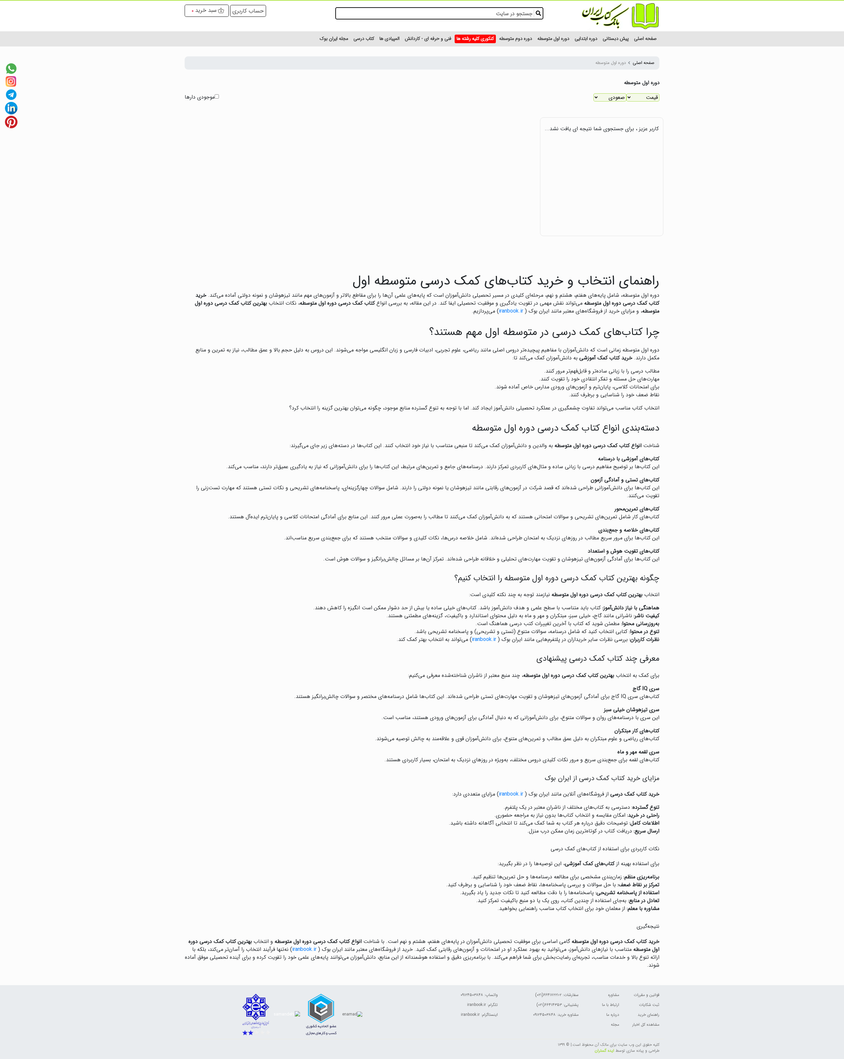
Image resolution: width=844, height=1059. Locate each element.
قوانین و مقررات (646, 995)
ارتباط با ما (610, 1005)
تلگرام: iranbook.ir (482, 1005)
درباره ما (612, 1015)
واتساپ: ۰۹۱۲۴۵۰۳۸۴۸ (479, 995)
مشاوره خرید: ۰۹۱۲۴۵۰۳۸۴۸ (556, 1015)
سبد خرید (206, 10)
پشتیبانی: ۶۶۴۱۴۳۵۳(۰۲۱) (557, 1005)
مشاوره (613, 995)
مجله (615, 1024)
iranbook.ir (511, 311)
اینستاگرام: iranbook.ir (479, 1015)
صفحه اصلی (643, 63)
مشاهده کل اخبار (645, 1024)
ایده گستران (604, 1050)
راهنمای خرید (648, 1015)
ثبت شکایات (649, 1005)
